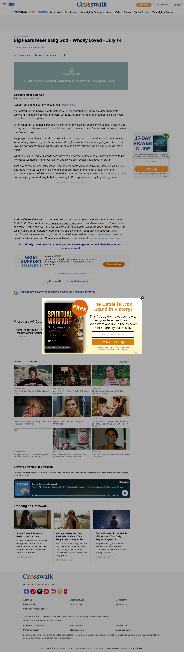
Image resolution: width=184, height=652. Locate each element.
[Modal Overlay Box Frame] (92, 326)
